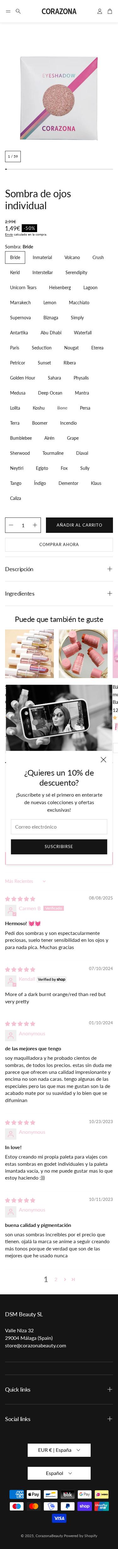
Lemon (49, 302)
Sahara (54, 377)
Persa (85, 408)
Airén (49, 438)
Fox (64, 468)
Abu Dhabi (51, 332)
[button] (8, 11)
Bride (15, 257)
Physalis (81, 377)
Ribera (70, 362)
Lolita (15, 408)
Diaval (82, 453)
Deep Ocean (50, 392)
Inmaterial (42, 257)
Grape (73, 438)
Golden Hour (22, 377)
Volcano (72, 257)
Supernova (20, 317)
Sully (84, 468)
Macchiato (79, 302)
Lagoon (90, 287)
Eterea (97, 347)
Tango (15, 483)
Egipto (42, 468)
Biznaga (50, 317)
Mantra (82, 392)
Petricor (17, 362)
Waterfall (83, 332)
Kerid (15, 272)
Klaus (96, 483)
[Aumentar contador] (35, 525)
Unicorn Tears (23, 287)
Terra (15, 423)
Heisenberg (60, 287)
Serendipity (76, 272)
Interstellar (42, 272)
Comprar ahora (59, 544)
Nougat (71, 347)
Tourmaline (53, 453)
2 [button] (55, 1279)
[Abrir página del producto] (29, 653)
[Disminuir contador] (11, 525)
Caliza (15, 498)
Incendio (68, 423)
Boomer (40, 423)
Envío (9, 234)
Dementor (68, 483)
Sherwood (20, 453)
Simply (77, 317)
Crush (98, 257)
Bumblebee (21, 438)
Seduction (42, 347)
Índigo (40, 483)
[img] (20, 899)
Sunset (44, 362)
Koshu (39, 408)
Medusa (17, 392)
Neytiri (16, 468)
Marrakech (20, 302)
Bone (62, 408)
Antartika (19, 332)
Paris (14, 347)
